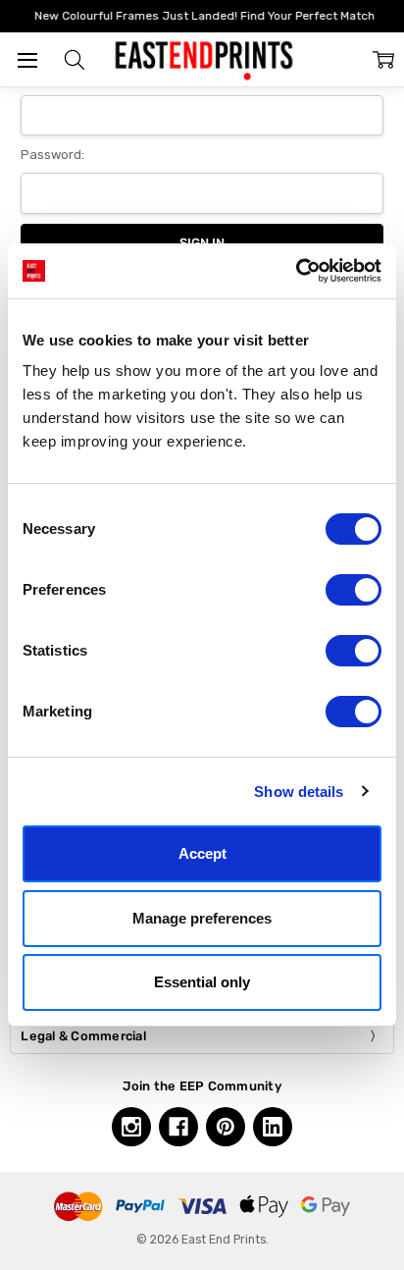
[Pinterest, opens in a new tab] (225, 1126)
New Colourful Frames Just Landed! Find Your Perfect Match (202, 16)
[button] (74, 59)
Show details (298, 791)
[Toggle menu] (27, 59)
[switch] (353, 590)
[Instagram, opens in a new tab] (131, 1126)
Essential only (202, 982)
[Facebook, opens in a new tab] (178, 1126)
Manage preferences (202, 918)
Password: (52, 154)
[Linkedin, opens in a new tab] (272, 1126)
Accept (202, 853)
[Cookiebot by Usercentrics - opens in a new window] (295, 271)
